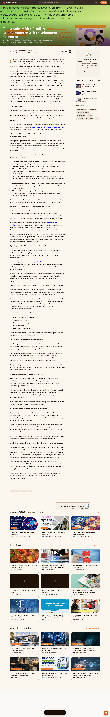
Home (3, 7)
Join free (104, 2)
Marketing (90, 115)
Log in (96, 2)
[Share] (63, 712)
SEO (30, 490)
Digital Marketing (11, 7)
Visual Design (92, 109)
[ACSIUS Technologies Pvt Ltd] (12, 51)
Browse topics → (96, 545)
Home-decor (89, 118)
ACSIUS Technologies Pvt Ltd (22, 50)
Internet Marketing (81, 109)
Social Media (80, 118)
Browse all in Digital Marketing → (92, 628)
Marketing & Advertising (83, 112)
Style (97, 118)
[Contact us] (106, 713)
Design (24, 490)
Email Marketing (81, 115)
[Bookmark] (59, 712)
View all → (98, 512)
